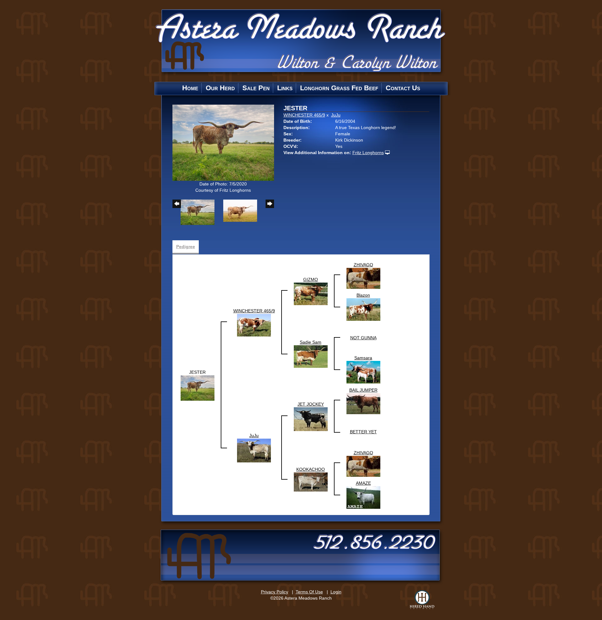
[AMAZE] (363, 497)
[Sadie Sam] (311, 356)
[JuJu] (254, 450)
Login (335, 591)
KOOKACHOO (310, 469)
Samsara (363, 357)
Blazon (363, 295)
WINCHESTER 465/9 (304, 114)
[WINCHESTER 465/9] (254, 324)
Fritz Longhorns (368, 152)
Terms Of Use (309, 591)
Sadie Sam (310, 342)
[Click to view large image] (223, 142)
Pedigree (185, 246)
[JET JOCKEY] (311, 418)
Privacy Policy (274, 591)
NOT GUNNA (363, 337)
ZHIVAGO (363, 264)
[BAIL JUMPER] (363, 403)
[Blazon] (363, 309)
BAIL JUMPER (363, 390)
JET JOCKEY (311, 404)
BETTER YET (363, 431)
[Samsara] (363, 371)
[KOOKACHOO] (311, 481)
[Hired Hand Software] (422, 599)
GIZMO (310, 279)
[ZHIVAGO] (363, 277)
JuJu (336, 114)
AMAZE (363, 483)
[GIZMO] (311, 293)
